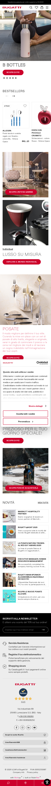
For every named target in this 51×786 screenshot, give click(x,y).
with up (16, 777)
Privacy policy (32, 772)
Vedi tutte (43, 503)
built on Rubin (33, 777)
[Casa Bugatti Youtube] (34, 727)
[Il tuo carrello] (41, 7)
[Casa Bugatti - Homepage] (12, 7)
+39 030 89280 (26, 716)
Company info (18, 772)
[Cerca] (31, 7)
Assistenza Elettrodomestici (16, 750)
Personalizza (24, 421)
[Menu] (46, 7)
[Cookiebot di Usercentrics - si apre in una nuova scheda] (36, 363)
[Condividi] (42, 783)
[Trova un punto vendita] (25, 783)
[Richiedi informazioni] (8, 783)
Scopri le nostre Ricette (14, 735)
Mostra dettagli (36, 406)
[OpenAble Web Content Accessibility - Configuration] (47, 782)
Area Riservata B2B (12, 742)
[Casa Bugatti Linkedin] (28, 727)
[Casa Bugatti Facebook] (16, 727)
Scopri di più (13, 72)
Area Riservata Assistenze (15, 758)
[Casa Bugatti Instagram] (22, 727)
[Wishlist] (36, 7)
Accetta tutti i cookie (25, 414)
